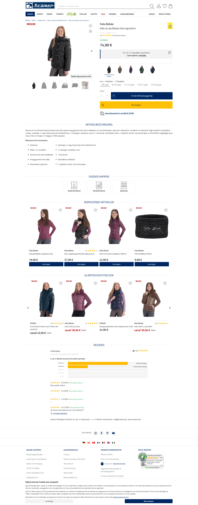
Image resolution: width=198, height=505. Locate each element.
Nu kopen (136, 105)
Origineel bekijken (60, 413)
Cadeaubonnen (32, 477)
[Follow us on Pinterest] (107, 433)
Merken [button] (112, 14)
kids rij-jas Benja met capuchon (79, 20)
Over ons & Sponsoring (110, 459)
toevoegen (46, 264)
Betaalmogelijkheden (34, 454)
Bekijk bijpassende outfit (81, 76)
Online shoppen (33, 450)
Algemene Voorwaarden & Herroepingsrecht (111, 470)
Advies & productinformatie (74, 459)
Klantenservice (71, 450)
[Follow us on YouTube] (113, 433)
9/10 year (116, 84)
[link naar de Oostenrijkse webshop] (89, 442)
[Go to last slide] (28, 308)
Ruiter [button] (40, 14)
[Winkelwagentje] (171, 5)
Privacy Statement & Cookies (112, 476)
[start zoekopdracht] (152, 6)
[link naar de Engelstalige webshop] (109, 442)
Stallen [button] (83, 14)
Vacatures (113, 463)
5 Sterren (61, 363)
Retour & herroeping (34, 463)
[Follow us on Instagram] (95, 433)
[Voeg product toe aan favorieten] (90, 26)
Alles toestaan (149, 501)
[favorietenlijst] (165, 5)
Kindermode (41, 20)
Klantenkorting (69, 468)
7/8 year (105, 84)
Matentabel (68, 472)
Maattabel (109, 81)
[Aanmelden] (159, 5)
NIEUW (27, 20)
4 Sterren (61, 366)
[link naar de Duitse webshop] (84, 442)
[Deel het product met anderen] (90, 31)
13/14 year (142, 84)
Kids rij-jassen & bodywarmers (57, 20)
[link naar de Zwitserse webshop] (94, 442)
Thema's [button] (59, 14)
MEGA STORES (165, 14)
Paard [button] (49, 14)
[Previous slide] (27, 51)
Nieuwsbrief (68, 463)
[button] (71, 14)
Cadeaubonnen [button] (127, 14)
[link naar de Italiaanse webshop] (114, 442)
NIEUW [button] (30, 14)
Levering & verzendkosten (36, 459)
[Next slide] (92, 51)
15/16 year (156, 84)
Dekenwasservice (70, 477)
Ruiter (34, 20)
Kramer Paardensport (111, 450)
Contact (67, 454)
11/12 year (129, 84)
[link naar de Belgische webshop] (104, 442)
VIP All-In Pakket (33, 468)
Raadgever (121, 81)
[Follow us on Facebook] (101, 433)
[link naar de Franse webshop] (99, 442)
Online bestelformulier (35, 472)
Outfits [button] (94, 14)
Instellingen (49, 501)
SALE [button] (103, 14)
